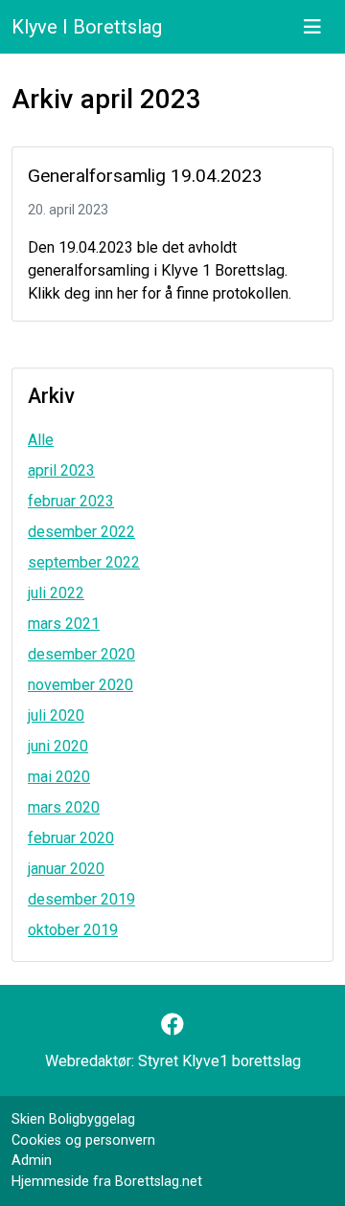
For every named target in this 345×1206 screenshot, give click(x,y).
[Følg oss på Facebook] (172, 1025)
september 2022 (84, 562)
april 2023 (61, 470)
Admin (32, 1160)
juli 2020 (56, 715)
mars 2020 (64, 807)
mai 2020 (59, 777)
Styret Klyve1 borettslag (219, 1061)
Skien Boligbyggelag (73, 1119)
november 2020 (80, 685)
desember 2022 (81, 532)
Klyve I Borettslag (87, 26)
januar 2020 (66, 869)
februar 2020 (71, 838)
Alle (41, 440)
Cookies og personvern (83, 1140)
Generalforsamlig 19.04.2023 (145, 176)
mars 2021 (64, 623)
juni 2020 (58, 746)
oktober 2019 (73, 930)
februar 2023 (71, 501)
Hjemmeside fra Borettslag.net (107, 1181)
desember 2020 (81, 654)
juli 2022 (56, 593)
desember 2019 (81, 899)
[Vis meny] (312, 26)
